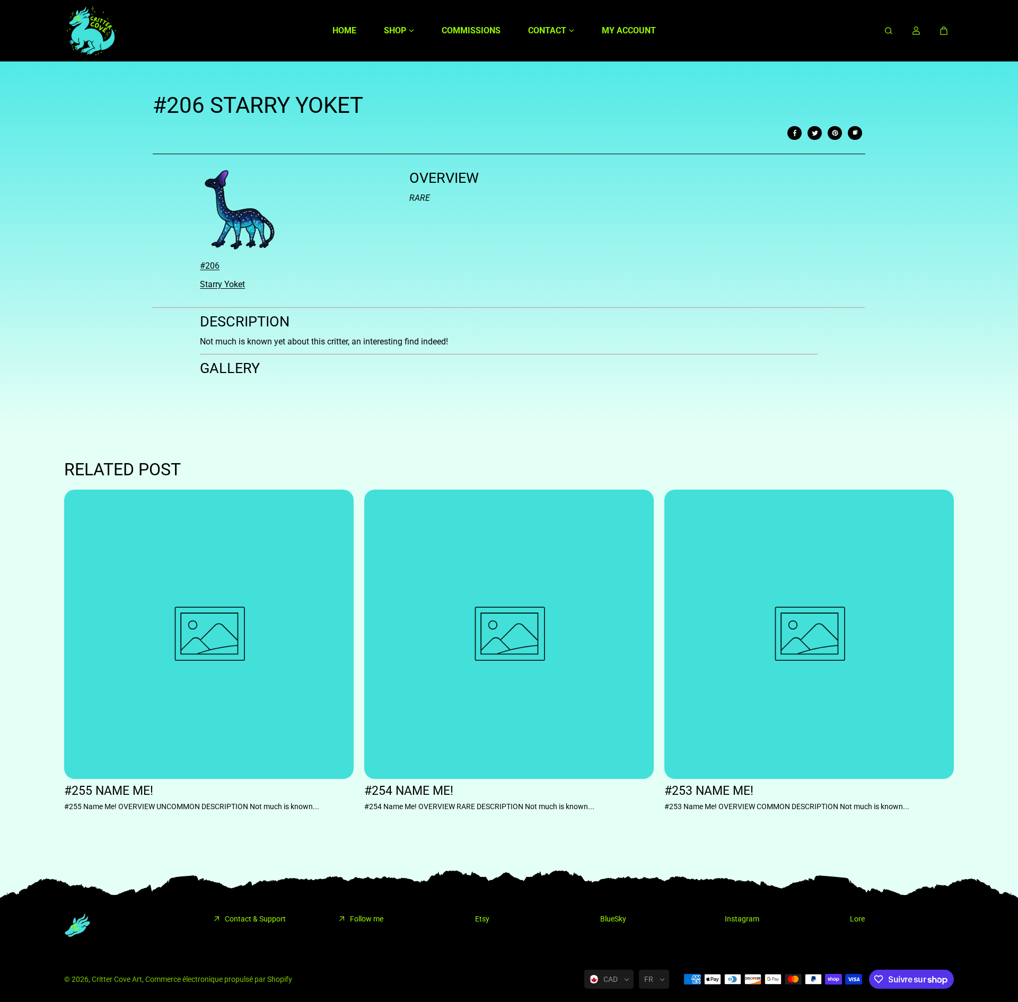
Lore (857, 919)
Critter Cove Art (117, 979)
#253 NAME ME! (708, 790)
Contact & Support (255, 919)
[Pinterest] (835, 133)
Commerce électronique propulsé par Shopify (218, 979)
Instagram (742, 919)
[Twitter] (815, 133)
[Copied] (855, 133)
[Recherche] (889, 31)
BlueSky (613, 919)
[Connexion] (916, 31)
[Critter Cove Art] (90, 30)
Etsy (482, 919)
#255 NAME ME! (108, 790)
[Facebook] (795, 133)
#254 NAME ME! (408, 790)
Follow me (366, 919)
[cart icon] (944, 31)
